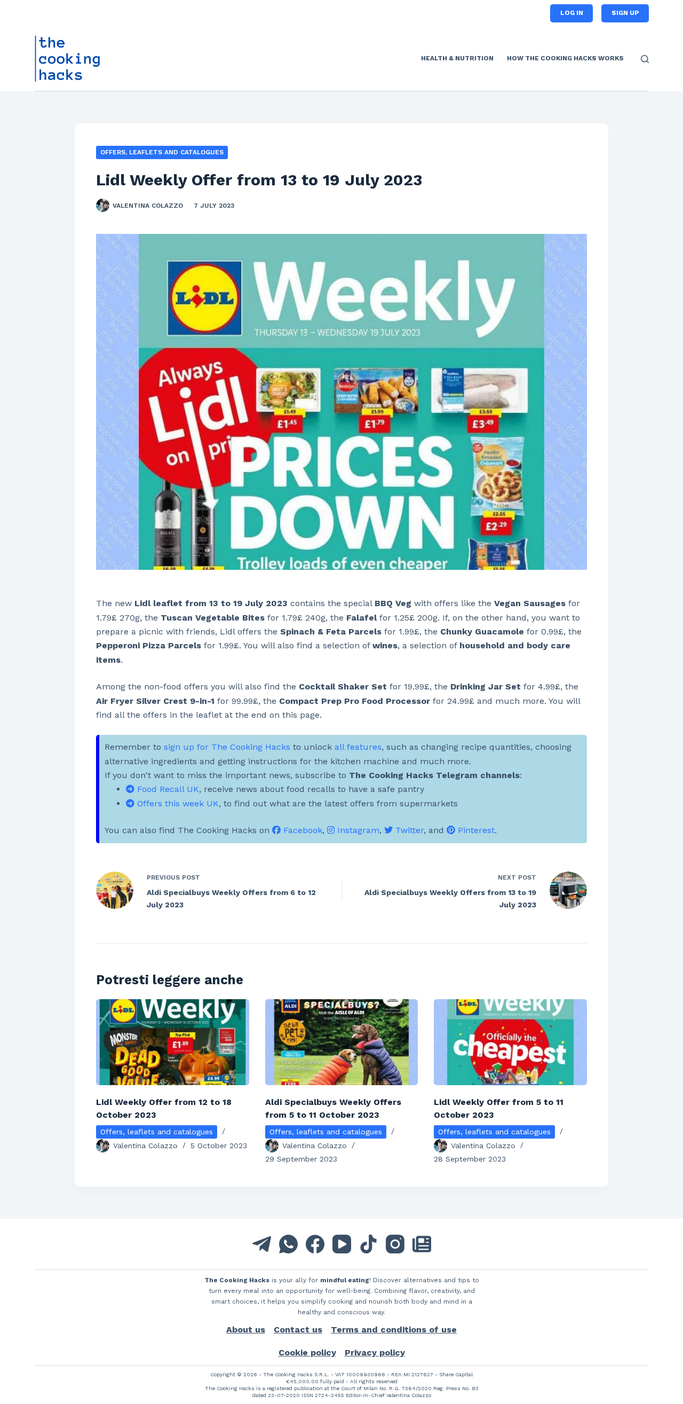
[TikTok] (368, 1244)
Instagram (357, 830)
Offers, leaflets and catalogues (162, 152)
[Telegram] (261, 1244)
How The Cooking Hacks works (565, 58)
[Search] (645, 59)
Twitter (408, 830)
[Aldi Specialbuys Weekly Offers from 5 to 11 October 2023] (341, 1042)
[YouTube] (341, 1244)
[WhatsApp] (288, 1244)
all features (358, 747)
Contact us (298, 1329)
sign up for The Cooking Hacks (227, 747)
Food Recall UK (166, 789)
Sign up (625, 13)
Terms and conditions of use (394, 1329)
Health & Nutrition (457, 58)
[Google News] (421, 1244)
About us (245, 1329)
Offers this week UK (176, 803)
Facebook (301, 830)
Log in (571, 13)
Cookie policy (307, 1352)
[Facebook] (315, 1244)
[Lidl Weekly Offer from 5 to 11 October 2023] (510, 1042)
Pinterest (475, 830)
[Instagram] (395, 1244)
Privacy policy (375, 1352)
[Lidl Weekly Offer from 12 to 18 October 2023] (172, 1042)
